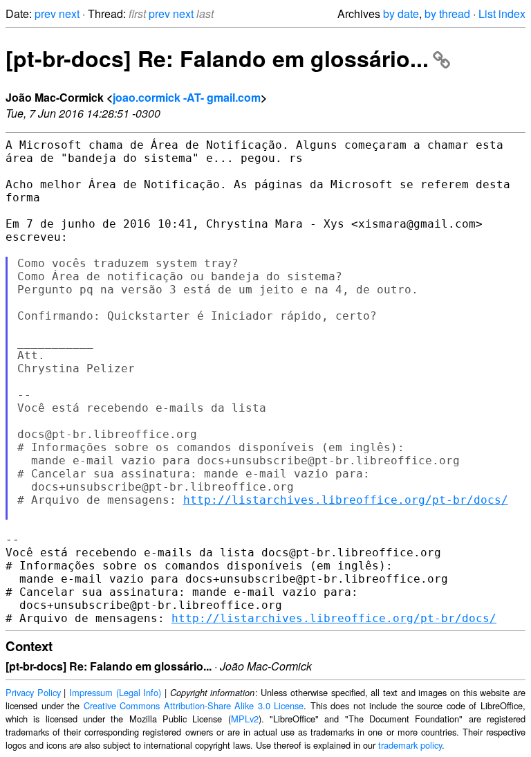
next (69, 13)
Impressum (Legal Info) (115, 692)
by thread (447, 13)
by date (401, 13)
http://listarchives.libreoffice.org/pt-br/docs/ (345, 500)
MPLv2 (245, 718)
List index (501, 13)
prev (45, 13)
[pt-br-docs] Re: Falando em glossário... (217, 58)
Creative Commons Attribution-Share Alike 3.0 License (194, 705)
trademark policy (410, 744)
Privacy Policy (33, 692)
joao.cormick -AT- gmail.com (187, 97)
